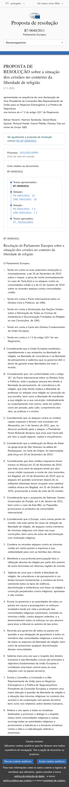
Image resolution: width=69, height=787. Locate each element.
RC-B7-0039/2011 (26, 140)
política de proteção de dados (29, 776)
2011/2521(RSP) (29, 152)
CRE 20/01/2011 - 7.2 (25, 212)
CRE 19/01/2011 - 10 (25, 199)
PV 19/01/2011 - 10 (24, 195)
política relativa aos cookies (17, 780)
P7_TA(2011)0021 (23, 222)
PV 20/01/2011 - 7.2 (24, 209)
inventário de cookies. (54, 780)
